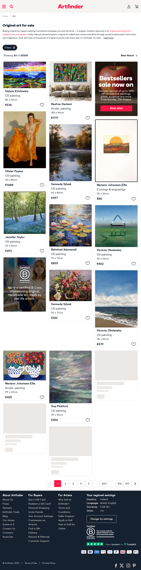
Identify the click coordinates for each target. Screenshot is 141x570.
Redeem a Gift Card (39, 503)
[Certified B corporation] (100, 532)
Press (6, 503)
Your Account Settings (40, 516)
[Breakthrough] (70, 91)
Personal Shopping (38, 507)
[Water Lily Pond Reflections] (70, 235)
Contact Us (9, 528)
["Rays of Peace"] (70, 162)
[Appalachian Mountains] (24, 85)
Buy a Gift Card (37, 499)
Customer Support (38, 541)
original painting (117, 31)
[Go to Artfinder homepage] (70, 6)
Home (5, 16)
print (128, 31)
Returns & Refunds (39, 536)
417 (127, 483)
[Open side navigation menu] (4, 6)
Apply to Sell (65, 520)
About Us (8, 499)
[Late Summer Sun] (116, 160)
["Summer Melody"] (70, 295)
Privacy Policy (48, 563)
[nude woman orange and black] (24, 149)
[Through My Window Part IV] (116, 236)
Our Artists (9, 520)
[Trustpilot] (111, 543)
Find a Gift (34, 528)
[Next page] (135, 483)
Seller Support (66, 516)
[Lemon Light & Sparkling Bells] (24, 222)
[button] (129, 56)
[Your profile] (129, 6)
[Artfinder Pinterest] (134, 565)
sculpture (7, 34)
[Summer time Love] (24, 375)
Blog (5, 516)
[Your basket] (136, 7)
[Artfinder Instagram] (128, 565)
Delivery (32, 532)
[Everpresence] (70, 387)
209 (104, 483)
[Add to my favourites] (42, 105)
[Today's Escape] (116, 308)
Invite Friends (35, 512)
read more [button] (108, 38)
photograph (20, 34)
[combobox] (129, 56)
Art (14, 16)
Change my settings (101, 518)
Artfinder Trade (11, 512)
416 (119, 483)
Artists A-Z (8, 524)
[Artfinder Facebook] (116, 565)
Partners (7, 507)
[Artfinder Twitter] (122, 565)
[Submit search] (11, 6)
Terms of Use (31, 563)
